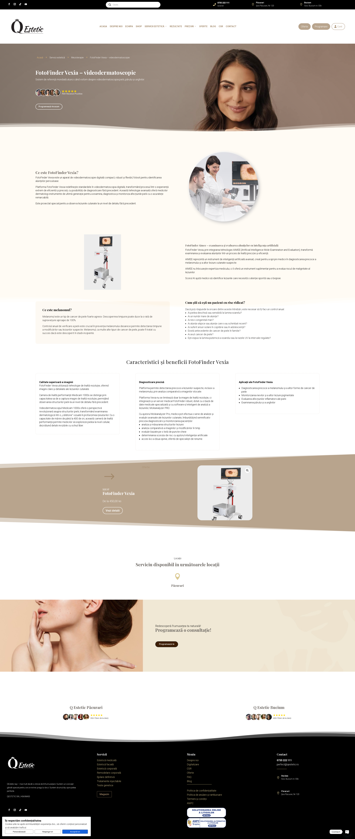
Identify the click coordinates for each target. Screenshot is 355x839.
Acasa (103, 26)
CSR (221, 26)
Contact (231, 26)
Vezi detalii (113, 510)
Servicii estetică (154, 26)
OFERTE (203, 26)
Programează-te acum (49, 106)
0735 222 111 (284, 760)
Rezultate (176, 26)
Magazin (104, 794)
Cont (338, 26)
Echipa (129, 26)
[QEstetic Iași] (27, 26)
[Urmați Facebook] (9, 4)
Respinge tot (47, 832)
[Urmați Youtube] (26, 4)
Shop (139, 26)
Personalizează (19, 832)
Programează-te (166, 644)
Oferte (304, 26)
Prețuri (189, 26)
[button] (247, 470)
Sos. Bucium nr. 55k (313, 6)
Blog (213, 26)
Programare (321, 26)
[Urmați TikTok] (20, 4)
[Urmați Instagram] (14, 4)
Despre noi (116, 26)
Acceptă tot (75, 832)
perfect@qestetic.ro (288, 764)
